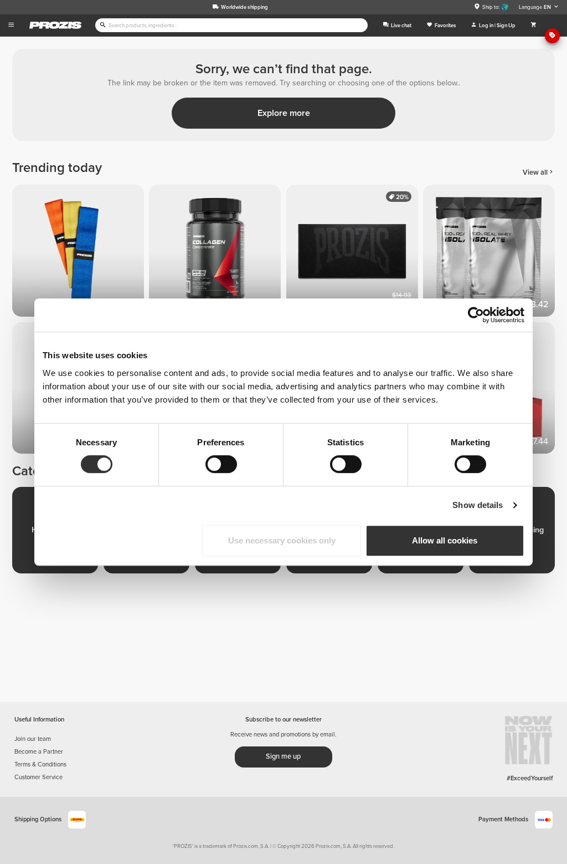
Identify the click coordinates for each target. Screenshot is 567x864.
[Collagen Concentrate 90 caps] (217, 253)
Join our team (32, 739)
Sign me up (283, 756)
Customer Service (38, 777)
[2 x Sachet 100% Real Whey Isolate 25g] (491, 253)
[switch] (221, 464)
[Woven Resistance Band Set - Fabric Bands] (80, 253)
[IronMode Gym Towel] (354, 253)
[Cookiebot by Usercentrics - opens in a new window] (475, 315)
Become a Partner (38, 751)
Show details (477, 505)
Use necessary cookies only (282, 540)
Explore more (283, 113)
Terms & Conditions (40, 764)
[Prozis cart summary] (533, 25)
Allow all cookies (444, 540)
